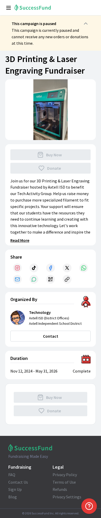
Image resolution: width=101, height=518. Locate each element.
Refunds (60, 489)
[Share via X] (67, 268)
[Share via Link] (67, 279)
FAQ (11, 474)
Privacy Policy (65, 474)
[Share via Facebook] (50, 268)
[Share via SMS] (34, 279)
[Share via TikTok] (34, 268)
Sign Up (15, 489)
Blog (12, 496)
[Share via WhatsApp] (83, 268)
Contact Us (18, 482)
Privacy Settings (67, 496)
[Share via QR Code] (50, 279)
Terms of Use (64, 482)
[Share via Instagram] (17, 268)
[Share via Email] (17, 279)
